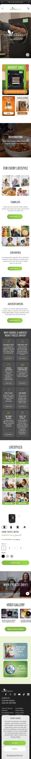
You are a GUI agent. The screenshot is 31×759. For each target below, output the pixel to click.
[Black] (3, 556)
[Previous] (2, 2)
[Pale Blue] (11, 556)
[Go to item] (4, 527)
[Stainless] (7, 556)
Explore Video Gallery (15, 629)
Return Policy (20, 710)
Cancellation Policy (8, 713)
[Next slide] (28, 140)
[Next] (28, 2)
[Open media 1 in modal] (19, 515)
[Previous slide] (3, 140)
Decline (14, 749)
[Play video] (15, 584)
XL (21, 548)
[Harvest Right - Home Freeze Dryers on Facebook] (6, 694)
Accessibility (19, 708)
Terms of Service (7, 708)
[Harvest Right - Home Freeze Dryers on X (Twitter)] (10, 694)
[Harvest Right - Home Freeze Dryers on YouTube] (19, 694)
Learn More (8, 358)
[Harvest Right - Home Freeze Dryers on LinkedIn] (28, 694)
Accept (14, 743)
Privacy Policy (15, 737)
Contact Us (19, 715)
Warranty (5, 710)
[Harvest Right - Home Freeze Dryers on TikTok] (24, 694)
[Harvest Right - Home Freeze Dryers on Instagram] (15, 694)
